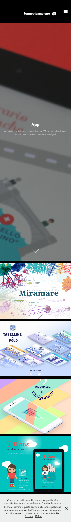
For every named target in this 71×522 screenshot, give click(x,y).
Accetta (29, 516)
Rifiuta (38, 516)
